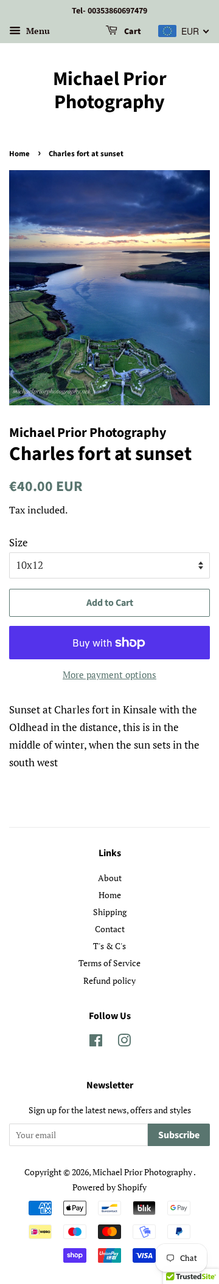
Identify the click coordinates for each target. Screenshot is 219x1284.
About (110, 878)
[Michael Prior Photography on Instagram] (124, 1042)
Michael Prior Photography (110, 90)
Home (19, 153)
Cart (131, 32)
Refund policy (109, 980)
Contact (110, 929)
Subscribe (179, 1135)
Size (18, 542)
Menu (37, 30)
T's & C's (109, 946)
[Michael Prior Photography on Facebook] (96, 1042)
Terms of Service (109, 963)
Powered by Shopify (109, 1187)
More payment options (109, 674)
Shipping (110, 912)
